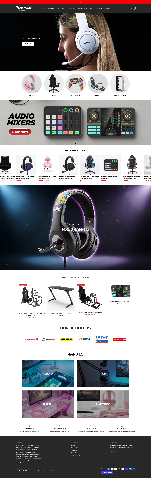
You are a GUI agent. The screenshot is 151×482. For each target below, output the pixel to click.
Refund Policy (74, 453)
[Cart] (134, 9)
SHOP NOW (28, 43)
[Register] (133, 451)
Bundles (86, 277)
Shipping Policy (75, 448)
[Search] (128, 9)
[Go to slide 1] (73, 143)
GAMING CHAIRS (82, 8)
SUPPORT (99, 8)
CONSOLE (63, 8)
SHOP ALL (43, 8)
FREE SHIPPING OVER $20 (75, 2)
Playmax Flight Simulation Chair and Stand (90, 312)
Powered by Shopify (49, 470)
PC (58, 8)
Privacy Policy (74, 450)
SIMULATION (72, 8)
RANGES (92, 8)
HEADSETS (51, 8)
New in (64, 277)
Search (73, 445)
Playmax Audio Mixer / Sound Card (119, 301)
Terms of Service (75, 455)
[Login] (131, 8)
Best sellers (74, 277)
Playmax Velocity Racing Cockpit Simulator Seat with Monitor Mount (32, 314)
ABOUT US (108, 8)
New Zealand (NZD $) (22, 470)
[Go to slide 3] (77, 143)
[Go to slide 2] (75, 143)
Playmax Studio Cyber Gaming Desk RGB (61, 313)
